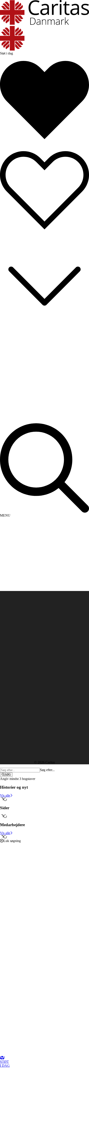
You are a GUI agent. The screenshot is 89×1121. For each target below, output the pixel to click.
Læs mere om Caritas (14, 664)
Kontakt (14, 617)
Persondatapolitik (12, 668)
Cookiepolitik (9, 672)
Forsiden (15, 613)
